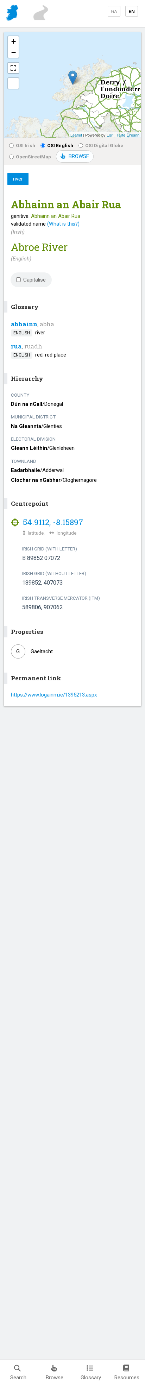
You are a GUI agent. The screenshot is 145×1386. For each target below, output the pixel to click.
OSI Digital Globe (104, 145)
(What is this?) (63, 224)
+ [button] (13, 41)
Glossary (91, 1377)
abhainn (24, 324)
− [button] (13, 52)
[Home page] (13, 14)
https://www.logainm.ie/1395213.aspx (54, 695)
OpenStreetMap (33, 156)
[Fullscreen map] (13, 68)
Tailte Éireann (127, 135)
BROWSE (79, 156)
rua (16, 346)
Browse (54, 1377)
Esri (110, 135)
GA (114, 11)
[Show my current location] (13, 83)
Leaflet (76, 135)
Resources (126, 1377)
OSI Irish (25, 145)
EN (131, 11)
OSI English (60, 145)
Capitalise (34, 280)
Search (18, 1377)
